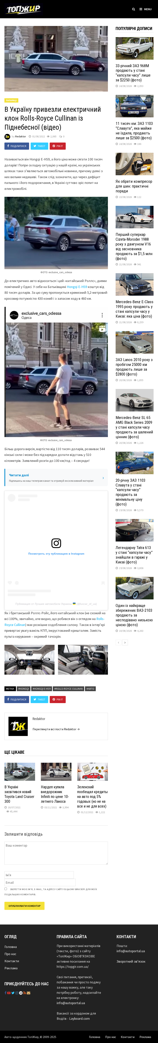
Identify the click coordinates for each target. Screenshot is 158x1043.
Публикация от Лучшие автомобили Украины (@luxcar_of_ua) (56, 603)
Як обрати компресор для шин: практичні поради (134, 186)
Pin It (60, 146)
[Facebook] (5, 993)
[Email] (28, 993)
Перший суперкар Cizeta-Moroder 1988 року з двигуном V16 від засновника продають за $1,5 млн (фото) (134, 246)
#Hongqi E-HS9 (41, 688)
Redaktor (20, 136)
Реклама (11, 968)
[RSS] (25, 993)
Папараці (11, 100)
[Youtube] (9, 993)
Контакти (11, 961)
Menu (148, 9)
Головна (10, 947)
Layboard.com (79, 1018)
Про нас (10, 954)
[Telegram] (21, 993)
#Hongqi (23, 688)
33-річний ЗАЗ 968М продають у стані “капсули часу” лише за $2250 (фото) (133, 73)
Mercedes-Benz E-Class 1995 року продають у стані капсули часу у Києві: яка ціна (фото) (134, 309)
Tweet (41, 146)
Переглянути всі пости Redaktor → (56, 729)
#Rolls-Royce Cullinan (68, 688)
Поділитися (18, 146)
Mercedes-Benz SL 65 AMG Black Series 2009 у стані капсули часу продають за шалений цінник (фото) (134, 427)
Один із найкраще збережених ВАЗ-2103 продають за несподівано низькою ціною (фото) (134, 615)
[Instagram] (17, 993)
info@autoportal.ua (71, 1003)
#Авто (90, 688)
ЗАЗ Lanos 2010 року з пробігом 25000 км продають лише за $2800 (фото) (134, 366)
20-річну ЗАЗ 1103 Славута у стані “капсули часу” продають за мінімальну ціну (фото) (130, 492)
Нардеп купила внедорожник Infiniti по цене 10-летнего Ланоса (55, 794)
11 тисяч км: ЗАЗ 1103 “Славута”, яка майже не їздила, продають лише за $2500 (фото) (134, 130)
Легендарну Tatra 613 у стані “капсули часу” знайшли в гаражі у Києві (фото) (134, 554)
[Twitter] (13, 993)
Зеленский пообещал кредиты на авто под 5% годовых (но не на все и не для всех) (92, 797)
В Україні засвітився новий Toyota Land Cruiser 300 (19, 794)
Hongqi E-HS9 (77, 287)
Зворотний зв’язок (131, 961)
